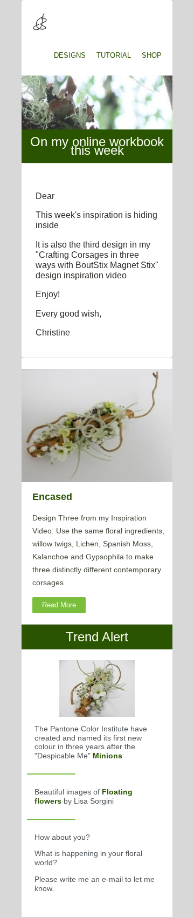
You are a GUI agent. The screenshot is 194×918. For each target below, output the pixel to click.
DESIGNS (70, 55)
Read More (59, 605)
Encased (52, 496)
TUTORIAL (113, 55)
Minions (107, 755)
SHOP (152, 55)
